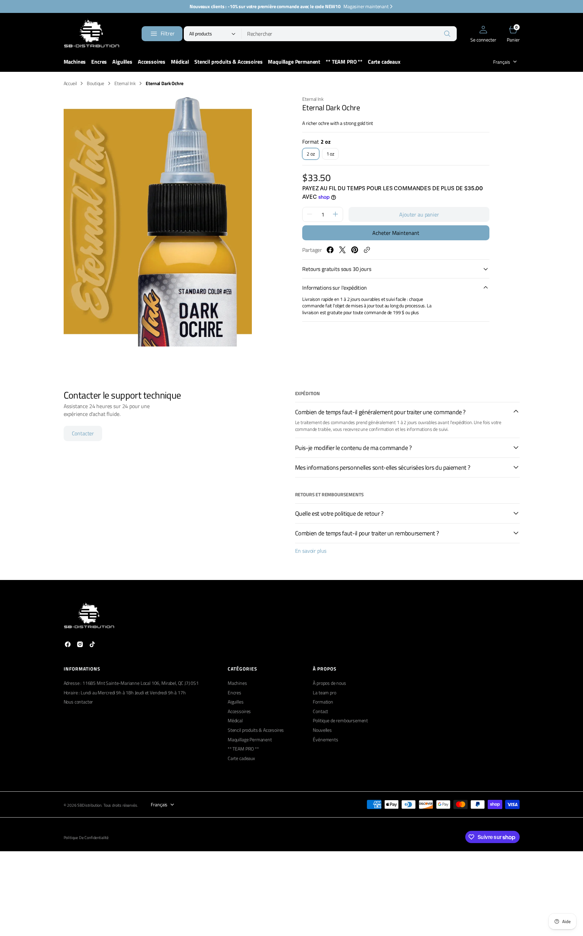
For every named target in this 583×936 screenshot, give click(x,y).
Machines (237, 683)
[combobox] (349, 33)
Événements (325, 739)
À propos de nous (329, 683)
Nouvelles (322, 729)
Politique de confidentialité (86, 838)
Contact (320, 711)
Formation (323, 701)
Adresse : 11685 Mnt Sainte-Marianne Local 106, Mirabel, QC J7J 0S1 (131, 683)
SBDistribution (89, 805)
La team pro (324, 692)
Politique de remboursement (340, 720)
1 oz (332, 155)
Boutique (95, 83)
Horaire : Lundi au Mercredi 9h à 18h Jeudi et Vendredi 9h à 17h (125, 692)
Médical (235, 720)
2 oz (313, 155)
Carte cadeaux (241, 758)
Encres (234, 692)
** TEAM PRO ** (243, 748)
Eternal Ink (124, 83)
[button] (483, 33)
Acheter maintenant (395, 232)
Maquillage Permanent (250, 739)
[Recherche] (447, 34)
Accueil (70, 83)
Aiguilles (236, 701)
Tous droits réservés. (120, 805)
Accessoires (239, 711)
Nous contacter (78, 701)
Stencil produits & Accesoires (256, 729)
